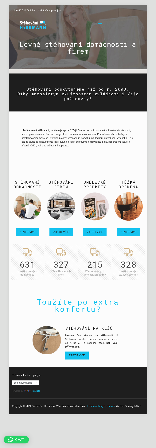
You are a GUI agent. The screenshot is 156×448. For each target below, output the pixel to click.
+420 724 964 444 (26, 10)
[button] (16, 439)
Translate (35, 391)
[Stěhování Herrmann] (33, 24)
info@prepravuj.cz (51, 10)
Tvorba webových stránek (101, 406)
